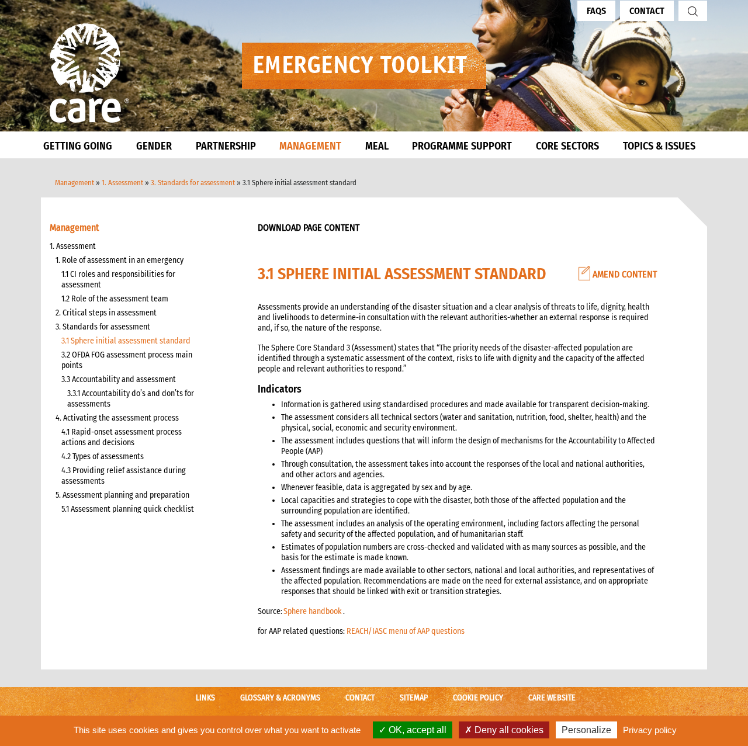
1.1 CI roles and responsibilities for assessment (118, 279)
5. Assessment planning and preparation (122, 495)
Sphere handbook (312, 611)
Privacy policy (650, 730)
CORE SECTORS (567, 146)
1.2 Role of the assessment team (114, 299)
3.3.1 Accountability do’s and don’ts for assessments (130, 398)
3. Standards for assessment (193, 182)
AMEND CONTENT (623, 274)
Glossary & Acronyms (280, 698)
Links (205, 698)
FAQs (596, 10)
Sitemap (414, 698)
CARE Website (552, 698)
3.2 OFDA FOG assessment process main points (126, 360)
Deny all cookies (507, 730)
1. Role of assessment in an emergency (119, 260)
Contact (646, 10)
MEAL (377, 146)
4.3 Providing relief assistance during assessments (123, 476)
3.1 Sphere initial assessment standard (126, 341)
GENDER (154, 146)
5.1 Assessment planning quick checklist (127, 509)
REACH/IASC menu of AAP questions (406, 631)
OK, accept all (416, 730)
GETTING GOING (77, 146)
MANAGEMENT (310, 146)
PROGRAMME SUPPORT (462, 146)
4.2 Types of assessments (102, 457)
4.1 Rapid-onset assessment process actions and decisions (121, 437)
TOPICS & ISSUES (659, 146)
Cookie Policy (478, 698)
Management (74, 182)
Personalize (586, 730)
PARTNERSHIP (226, 146)
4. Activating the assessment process (117, 418)
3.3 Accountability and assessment (118, 379)
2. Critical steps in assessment (106, 313)
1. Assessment (122, 182)
